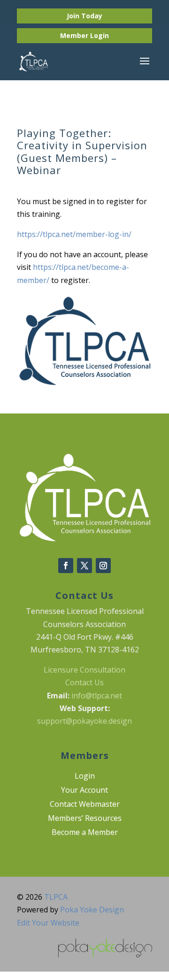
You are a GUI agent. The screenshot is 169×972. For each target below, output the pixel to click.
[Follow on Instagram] (103, 565)
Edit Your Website (48, 923)
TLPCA (56, 897)
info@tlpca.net (96, 695)
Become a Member (85, 833)
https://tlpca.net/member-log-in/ (74, 234)
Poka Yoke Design (92, 909)
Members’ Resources (85, 819)
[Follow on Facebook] (65, 565)
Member (75, 35)
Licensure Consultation (84, 670)
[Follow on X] (84, 565)
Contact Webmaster (85, 805)
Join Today (84, 15)
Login (99, 35)
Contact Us (84, 682)
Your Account (84, 791)
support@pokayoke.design (84, 721)
